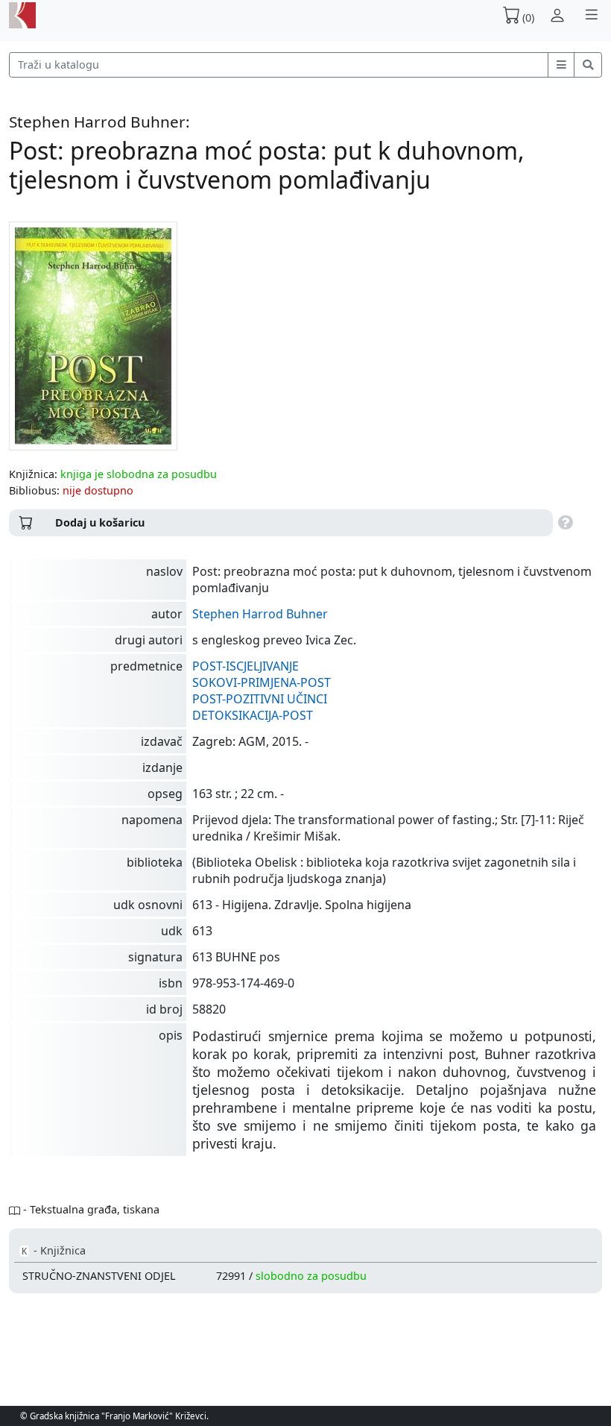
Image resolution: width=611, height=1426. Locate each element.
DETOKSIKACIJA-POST (252, 715)
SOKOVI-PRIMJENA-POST (261, 682)
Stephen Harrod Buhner (260, 614)
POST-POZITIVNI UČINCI (259, 699)
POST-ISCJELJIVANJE (245, 666)
